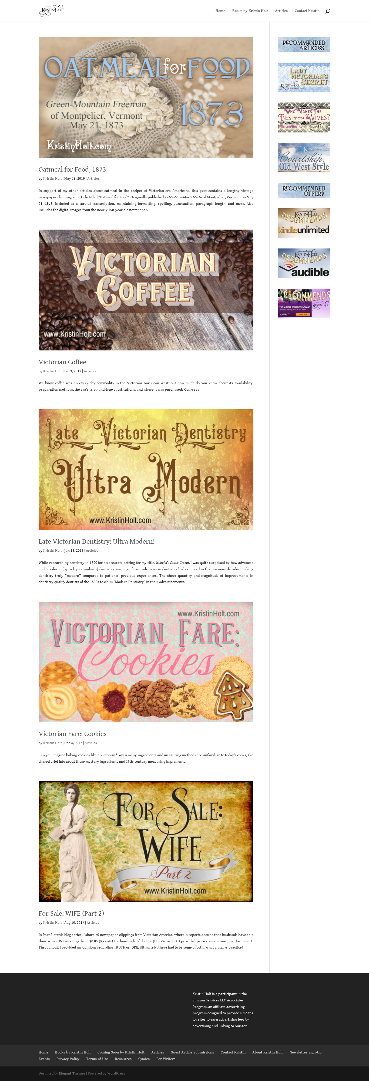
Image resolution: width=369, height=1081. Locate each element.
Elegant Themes (72, 1073)
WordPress (116, 1073)
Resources (123, 1059)
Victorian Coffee (62, 362)
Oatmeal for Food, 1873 (72, 169)
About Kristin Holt (267, 1052)
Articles (281, 11)
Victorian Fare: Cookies (72, 734)
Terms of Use (97, 1059)
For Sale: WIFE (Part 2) (71, 913)
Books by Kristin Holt (250, 11)
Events (44, 1059)
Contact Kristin (307, 11)
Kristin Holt (52, 178)
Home (220, 11)
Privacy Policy (67, 1059)
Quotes (144, 1059)
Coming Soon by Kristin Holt (121, 1052)
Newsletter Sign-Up (305, 1052)
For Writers (165, 1059)
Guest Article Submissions (192, 1052)
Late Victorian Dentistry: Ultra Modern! (97, 541)
